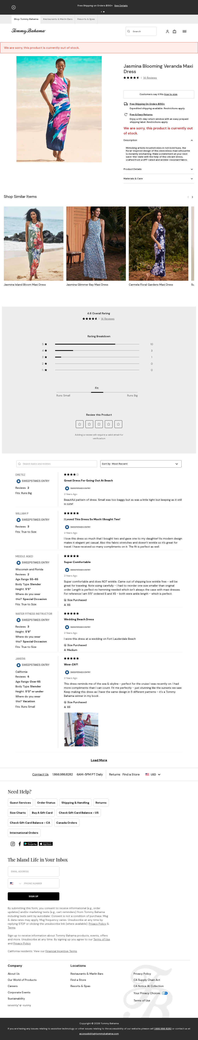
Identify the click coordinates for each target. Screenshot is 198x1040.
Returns (101, 802)
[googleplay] (31, 844)
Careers (13, 986)
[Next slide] (192, 197)
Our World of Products (22, 980)
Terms (11, 927)
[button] (101, 11)
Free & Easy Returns (141, 114)
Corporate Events (19, 992)
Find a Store (78, 980)
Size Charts (18, 812)
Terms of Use (101, 939)
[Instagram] (13, 844)
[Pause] (14, 7)
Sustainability (16, 998)
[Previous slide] (188, 197)
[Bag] (174, 31)
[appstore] (46, 844)
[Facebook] (20, 844)
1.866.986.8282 (163, 1028)
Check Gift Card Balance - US (79, 812)
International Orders (24, 832)
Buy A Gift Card (42, 812)
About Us (14, 973)
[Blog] (19, 1005)
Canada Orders (66, 822)
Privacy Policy (97, 923)
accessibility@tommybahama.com (99, 1033)
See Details (121, 5)
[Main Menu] (184, 31)
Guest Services (20, 802)
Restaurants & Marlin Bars (87, 973)
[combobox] (15, 883)
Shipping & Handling (75, 802)
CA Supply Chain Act (147, 980)
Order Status (46, 802)
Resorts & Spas (80, 986)
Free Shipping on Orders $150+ (147, 103)
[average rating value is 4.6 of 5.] (132, 77)
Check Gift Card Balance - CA (30, 822)
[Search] (140, 31)
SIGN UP (33, 896)
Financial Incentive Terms (61, 951)
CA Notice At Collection (149, 986)
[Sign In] (167, 31)
